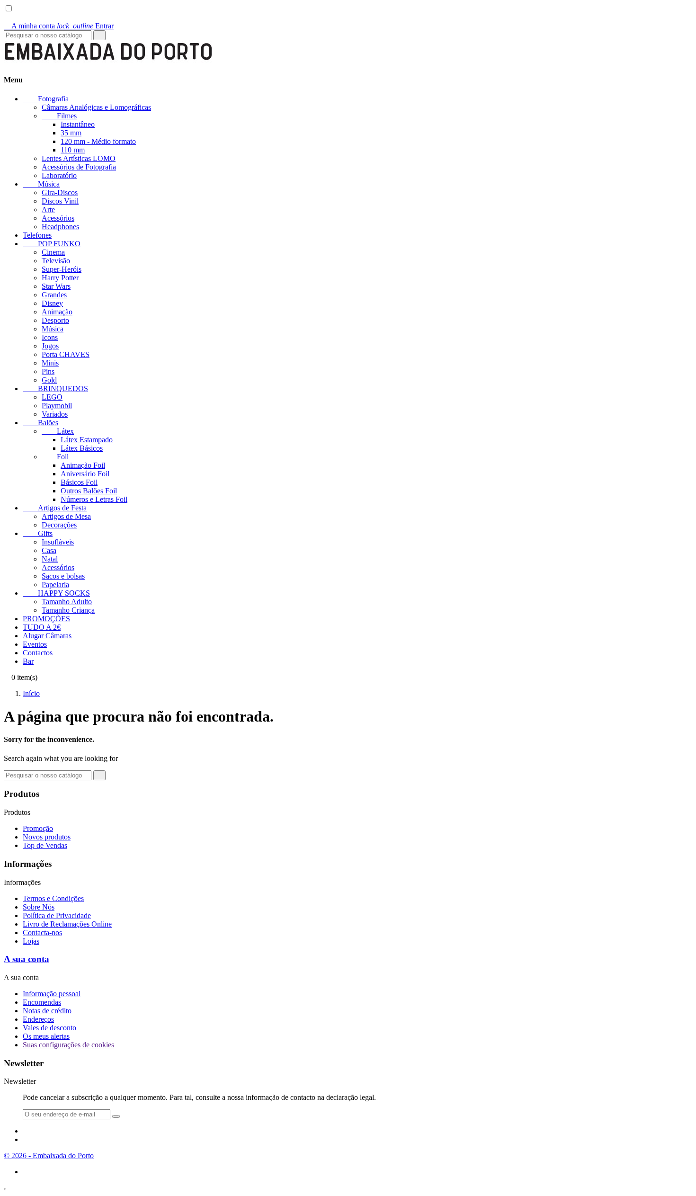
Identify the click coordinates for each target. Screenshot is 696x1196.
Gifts (38, 533)
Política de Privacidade (57, 915)
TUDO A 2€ (42, 627)
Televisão (56, 261)
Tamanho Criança (68, 610)
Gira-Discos (60, 192)
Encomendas (42, 1002)
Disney (52, 303)
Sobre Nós (38, 907)
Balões (40, 423)
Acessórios (58, 218)
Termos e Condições (53, 898)
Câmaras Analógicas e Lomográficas (96, 107)
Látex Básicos (82, 448)
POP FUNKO (51, 244)
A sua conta (26, 959)
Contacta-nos (42, 932)
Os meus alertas (46, 1036)
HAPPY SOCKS (56, 593)
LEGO (52, 397)
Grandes (54, 295)
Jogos (50, 346)
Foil (55, 457)
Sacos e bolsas (63, 576)
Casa (49, 550)
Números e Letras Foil (94, 499)
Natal (50, 559)
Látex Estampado (87, 440)
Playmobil (57, 406)
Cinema (53, 252)
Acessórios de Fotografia (79, 167)
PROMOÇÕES (46, 619)
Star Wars (56, 286)
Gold (49, 380)
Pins (48, 371)
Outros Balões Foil (89, 491)
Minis (50, 363)
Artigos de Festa (55, 508)
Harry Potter (60, 278)
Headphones (60, 227)
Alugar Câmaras (47, 636)
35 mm (71, 133)
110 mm (73, 150)
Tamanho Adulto (67, 602)
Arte (48, 209)
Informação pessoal (51, 994)
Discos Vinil (60, 201)
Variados (55, 414)
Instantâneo (78, 124)
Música (41, 184)
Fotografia (46, 99)
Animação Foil (83, 465)
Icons (50, 337)
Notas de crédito (47, 1011)
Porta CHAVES (65, 354)
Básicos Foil (79, 482)
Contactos (38, 653)
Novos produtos (47, 837)
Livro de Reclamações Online (67, 924)
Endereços (38, 1019)
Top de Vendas (45, 845)
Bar (28, 661)
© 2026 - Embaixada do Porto (49, 1155)
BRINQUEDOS (55, 388)
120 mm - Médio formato (98, 141)
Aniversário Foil (85, 474)
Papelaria (55, 584)
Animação (57, 312)
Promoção (38, 828)
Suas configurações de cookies (68, 1045)
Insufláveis (58, 542)
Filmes (59, 116)
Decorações (59, 525)
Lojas (31, 941)
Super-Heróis (61, 269)
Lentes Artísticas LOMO (79, 158)
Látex (58, 431)
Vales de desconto (49, 1028)
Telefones (37, 235)
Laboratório (59, 175)
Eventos (35, 644)
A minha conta (30, 26)
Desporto (55, 320)
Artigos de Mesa (66, 516)
